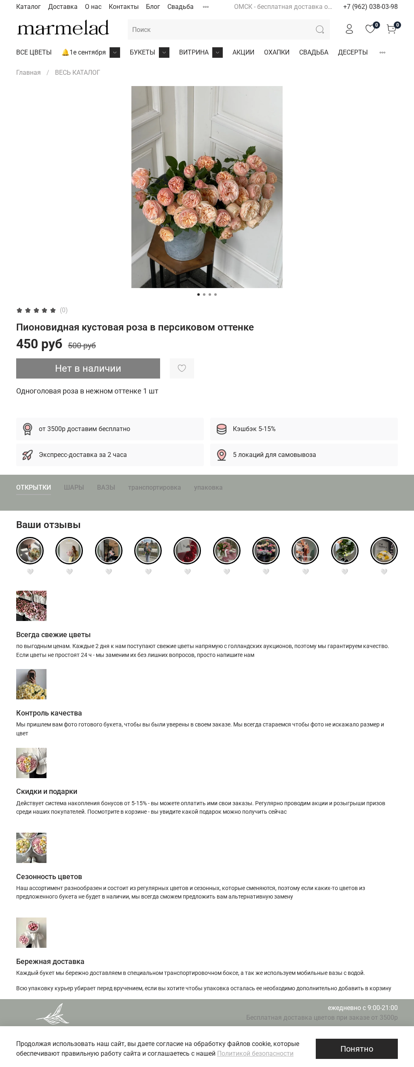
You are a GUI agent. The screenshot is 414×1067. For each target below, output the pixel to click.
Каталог (28, 7)
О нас (93, 7)
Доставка (63, 7)
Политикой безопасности (255, 1053)
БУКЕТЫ (142, 52)
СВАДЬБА (313, 52)
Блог (153, 7)
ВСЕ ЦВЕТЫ (34, 52)
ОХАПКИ (276, 52)
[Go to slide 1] (198, 294)
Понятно (356, 1049)
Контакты (124, 7)
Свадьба (180, 7)
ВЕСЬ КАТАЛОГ (77, 72)
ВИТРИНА (194, 52)
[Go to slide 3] (210, 294)
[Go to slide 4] (215, 294)
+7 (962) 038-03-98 (370, 7)
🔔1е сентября (83, 52)
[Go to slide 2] (204, 294)
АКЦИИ (243, 52)
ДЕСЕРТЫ (353, 52)
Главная (28, 72)
